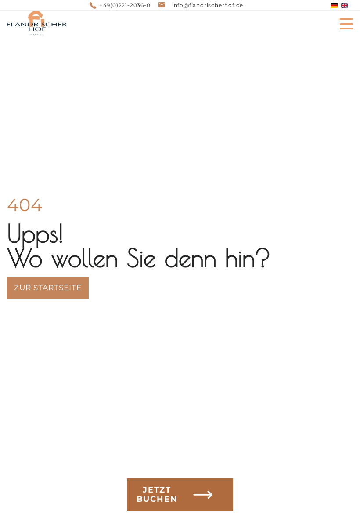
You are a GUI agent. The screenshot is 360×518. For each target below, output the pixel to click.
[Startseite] (37, 24)
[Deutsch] (334, 5)
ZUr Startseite (48, 287)
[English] (344, 5)
